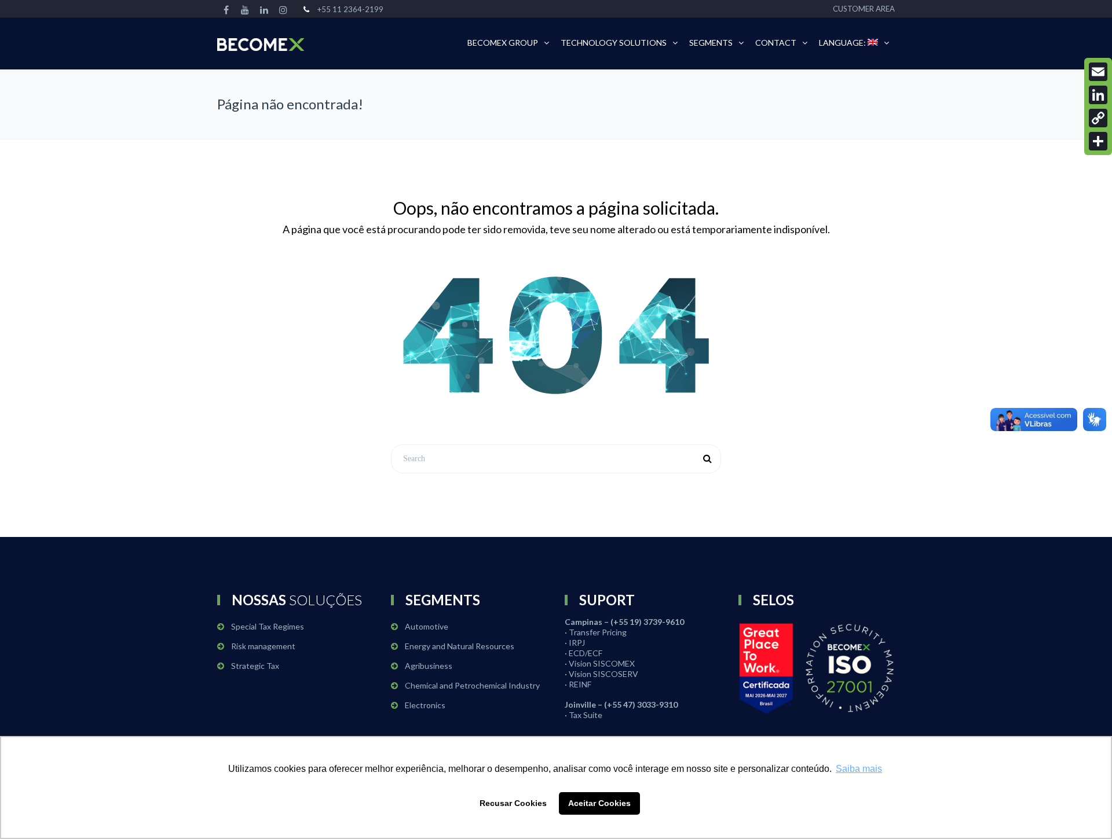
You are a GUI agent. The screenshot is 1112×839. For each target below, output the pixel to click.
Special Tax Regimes (267, 626)
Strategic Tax (255, 666)
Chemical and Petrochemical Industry (472, 685)
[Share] (1098, 141)
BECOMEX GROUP (502, 42)
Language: (843, 42)
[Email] (1098, 71)
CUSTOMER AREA (864, 8)
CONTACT (775, 42)
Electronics (425, 705)
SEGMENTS (711, 42)
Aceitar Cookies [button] (599, 803)
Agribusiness (428, 666)
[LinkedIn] (1098, 94)
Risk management (263, 646)
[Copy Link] (1098, 118)
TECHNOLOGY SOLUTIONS (614, 42)
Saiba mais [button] (859, 769)
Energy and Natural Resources (459, 646)
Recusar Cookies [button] (513, 803)
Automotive (426, 626)
